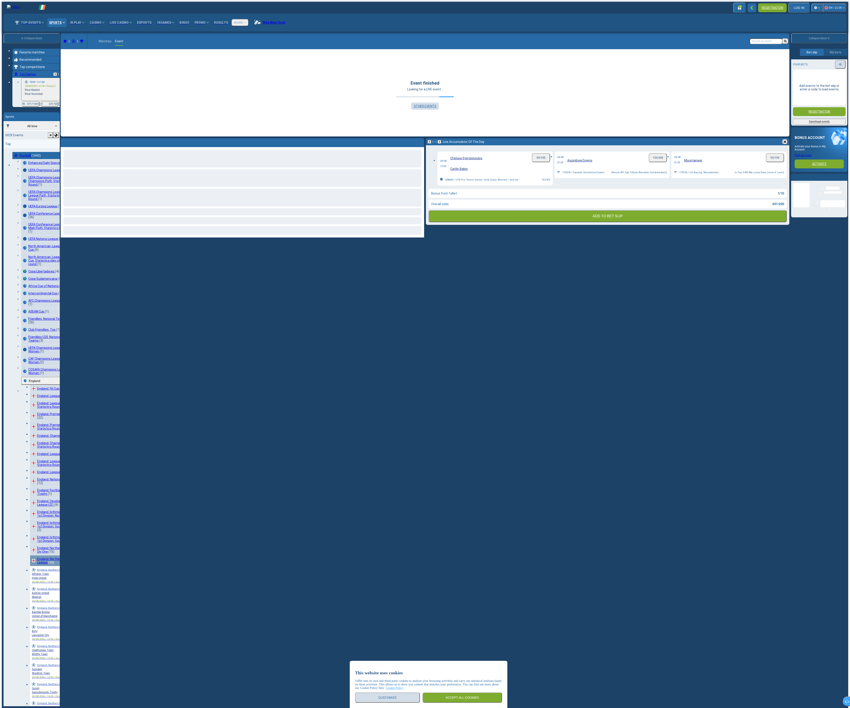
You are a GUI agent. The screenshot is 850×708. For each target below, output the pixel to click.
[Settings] (817, 8)
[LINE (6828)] (65, 41)
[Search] (785, 41)
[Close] (843, 181)
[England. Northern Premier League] (81, 41)
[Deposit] (752, 7)
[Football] (73, 41)
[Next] (75, 142)
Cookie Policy (395, 688)
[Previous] (55, 74)
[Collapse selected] (50, 135)
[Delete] (419, 141)
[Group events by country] (56, 135)
